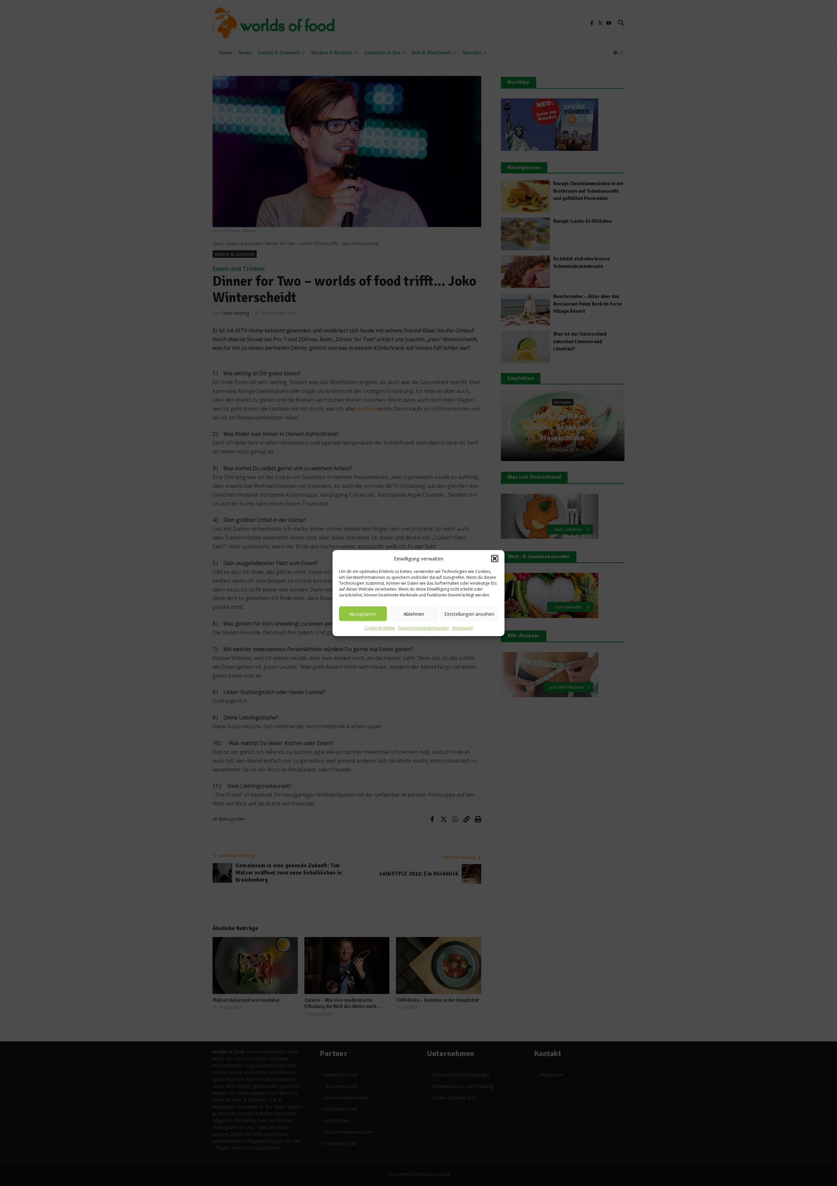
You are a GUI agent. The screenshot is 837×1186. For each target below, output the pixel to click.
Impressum (462, 628)
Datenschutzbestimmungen (423, 628)
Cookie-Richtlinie (379, 628)
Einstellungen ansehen (469, 614)
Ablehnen (413, 614)
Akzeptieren (362, 614)
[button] (494, 558)
